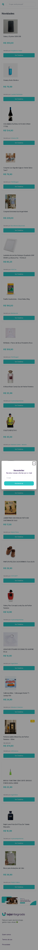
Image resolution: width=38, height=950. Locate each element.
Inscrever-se (19, 483)
